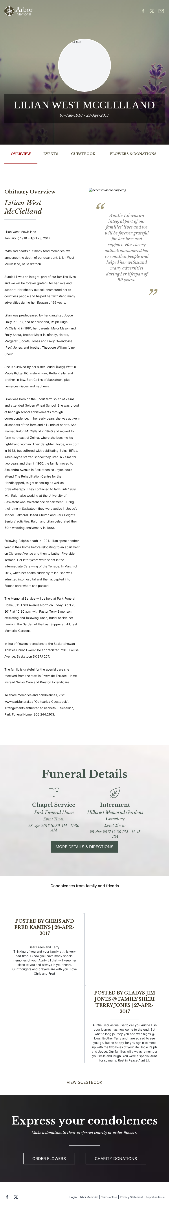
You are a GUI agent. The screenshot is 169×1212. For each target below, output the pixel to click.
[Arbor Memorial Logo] (18, 11)
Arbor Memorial (88, 1197)
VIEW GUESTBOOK (84, 1082)
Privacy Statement (131, 1197)
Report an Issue (155, 1197)
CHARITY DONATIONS (116, 1158)
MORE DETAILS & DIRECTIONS (84, 846)
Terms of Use (109, 1197)
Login (73, 1197)
